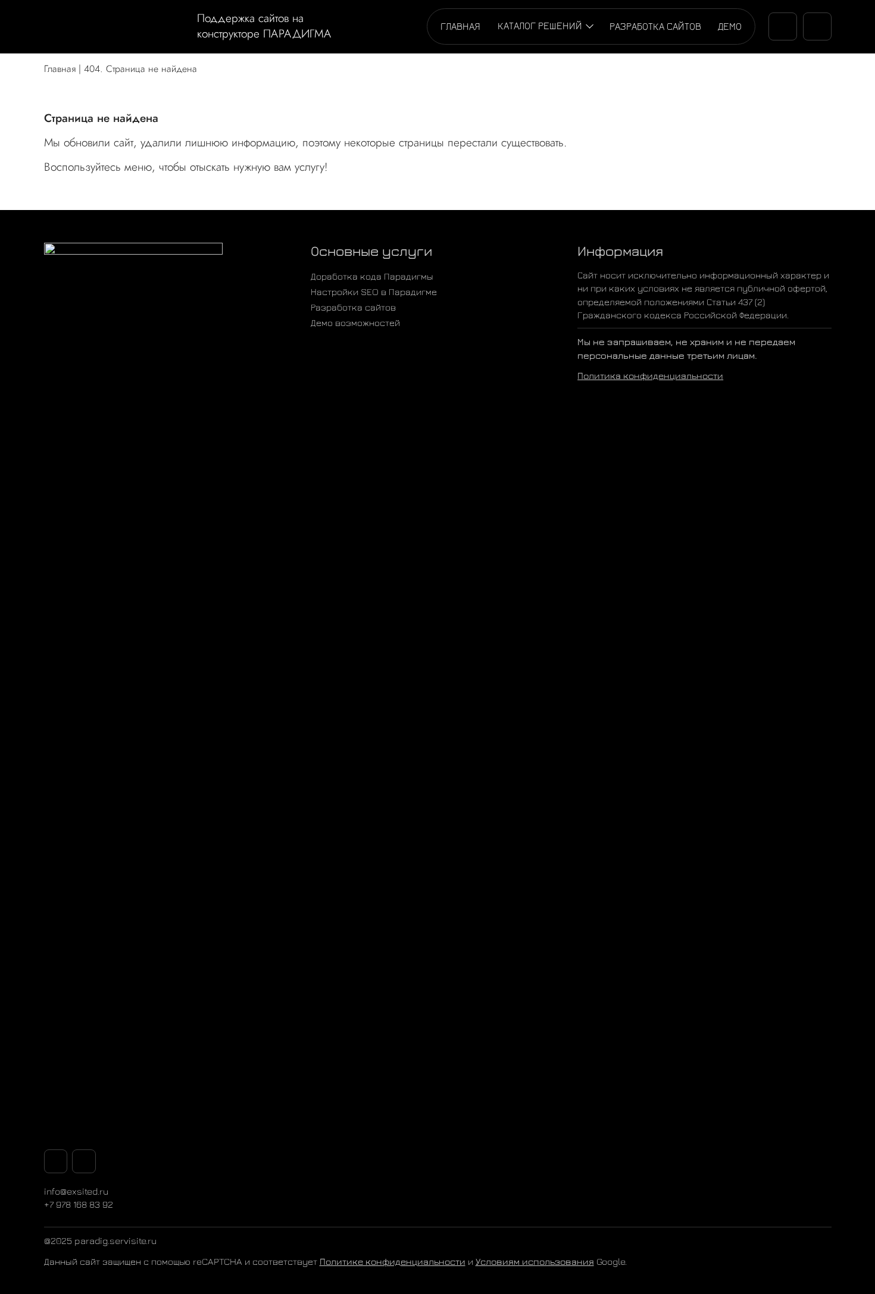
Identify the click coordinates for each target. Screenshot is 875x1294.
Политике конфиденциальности (392, 1261)
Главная (460, 26)
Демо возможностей (355, 322)
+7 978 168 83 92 (78, 1204)
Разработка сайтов (655, 26)
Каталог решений (540, 25)
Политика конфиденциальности (650, 375)
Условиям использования (535, 1261)
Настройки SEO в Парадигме (374, 291)
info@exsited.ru (76, 1191)
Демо (730, 26)
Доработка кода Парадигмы (372, 276)
